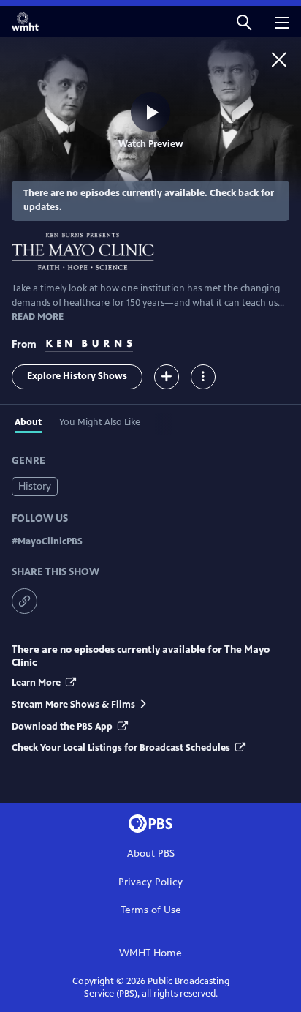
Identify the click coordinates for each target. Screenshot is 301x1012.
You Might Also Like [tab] (99, 422)
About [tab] (28, 422)
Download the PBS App (63, 726)
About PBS (151, 853)
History (34, 486)
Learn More (37, 683)
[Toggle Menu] (203, 376)
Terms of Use (151, 910)
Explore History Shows (77, 376)
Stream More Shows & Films (73, 705)
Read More (38, 317)
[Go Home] (279, 59)
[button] (244, 21)
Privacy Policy (150, 882)
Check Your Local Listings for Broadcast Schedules (122, 748)
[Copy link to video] (24, 601)
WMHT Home (150, 953)
